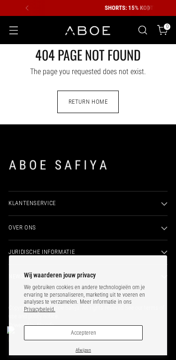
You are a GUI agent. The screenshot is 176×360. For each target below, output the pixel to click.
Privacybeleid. (39, 309)
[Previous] (27, 8)
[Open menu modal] (13, 30)
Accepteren (83, 332)
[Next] (148, 8)
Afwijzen (83, 349)
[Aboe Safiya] (88, 30)
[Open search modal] (142, 30)
